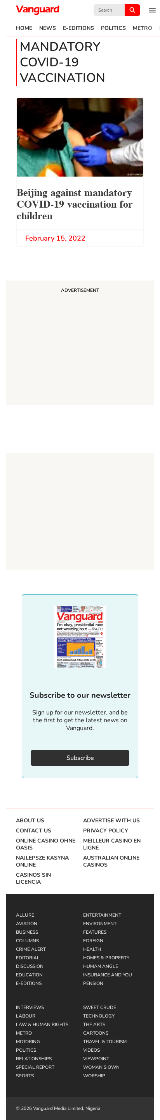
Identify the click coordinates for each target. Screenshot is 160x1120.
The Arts (94, 1024)
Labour (25, 1016)
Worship (94, 1076)
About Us (30, 820)
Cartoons (95, 1033)
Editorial (28, 958)
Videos (91, 1050)
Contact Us (33, 830)
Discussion (29, 966)
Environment (100, 924)
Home (24, 28)
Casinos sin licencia (33, 879)
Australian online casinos (111, 862)
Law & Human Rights (42, 1024)
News (47, 28)
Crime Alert (31, 949)
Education (29, 975)
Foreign (93, 941)
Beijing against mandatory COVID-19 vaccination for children (75, 203)
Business (27, 932)
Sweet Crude (99, 1007)
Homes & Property (106, 958)
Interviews (30, 1007)
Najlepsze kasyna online (42, 862)
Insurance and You (107, 975)
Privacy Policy (105, 830)
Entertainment (102, 915)
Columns (27, 941)
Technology (99, 1016)
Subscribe (80, 758)
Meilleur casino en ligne (112, 844)
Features (94, 932)
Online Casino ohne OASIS (45, 844)
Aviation (26, 924)
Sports (25, 1076)
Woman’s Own (101, 1067)
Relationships (34, 1059)
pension (93, 983)
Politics (113, 28)
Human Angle (100, 966)
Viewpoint (96, 1059)
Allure (25, 915)
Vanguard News (37, 10)
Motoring (28, 1042)
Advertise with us (111, 820)
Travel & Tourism (105, 1042)
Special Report (35, 1067)
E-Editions (78, 28)
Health (92, 949)
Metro (142, 28)
